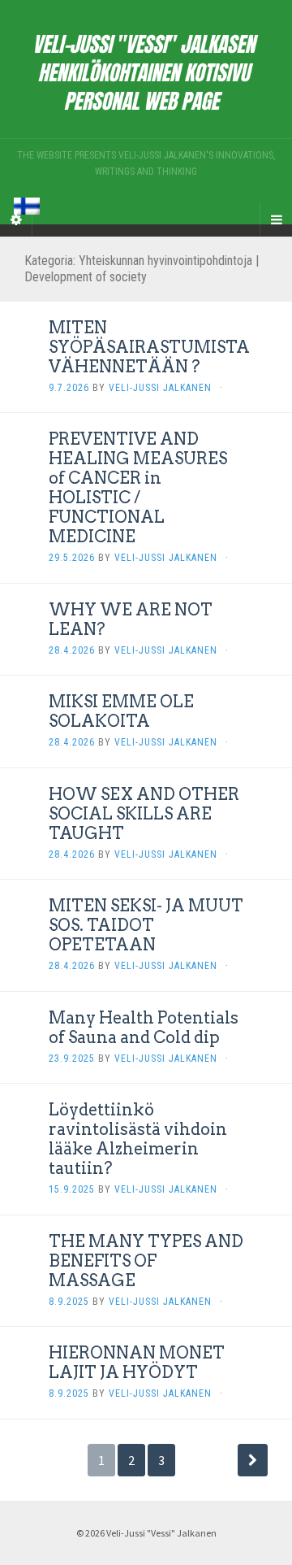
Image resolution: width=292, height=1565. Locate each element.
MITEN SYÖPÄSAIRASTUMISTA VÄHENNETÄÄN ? (149, 347)
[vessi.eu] (146, 69)
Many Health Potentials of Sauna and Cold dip (143, 1027)
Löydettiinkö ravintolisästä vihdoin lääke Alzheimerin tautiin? (138, 1139)
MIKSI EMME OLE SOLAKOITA (121, 711)
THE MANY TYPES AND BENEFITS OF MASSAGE (146, 1261)
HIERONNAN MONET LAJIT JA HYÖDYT (137, 1362)
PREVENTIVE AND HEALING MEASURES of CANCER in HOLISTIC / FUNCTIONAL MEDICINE (138, 487)
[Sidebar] (16, 219)
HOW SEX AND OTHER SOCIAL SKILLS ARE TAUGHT (144, 814)
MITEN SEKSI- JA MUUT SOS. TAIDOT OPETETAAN (146, 925)
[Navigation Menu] (276, 219)
